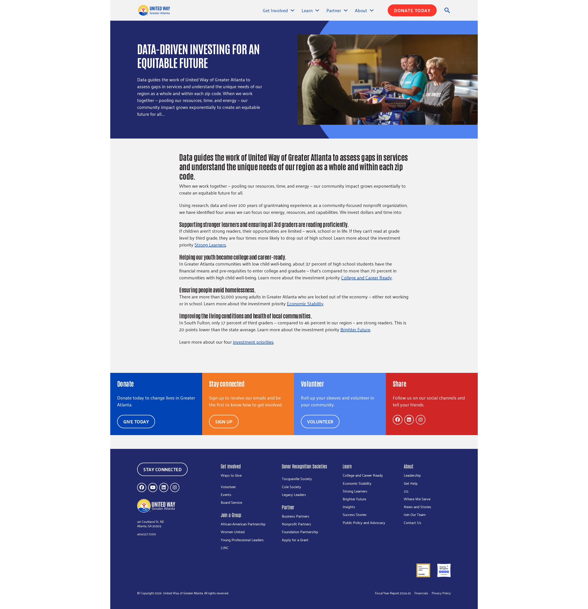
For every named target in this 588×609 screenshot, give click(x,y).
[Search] (447, 10)
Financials (421, 593)
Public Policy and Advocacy (364, 522)
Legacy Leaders (294, 494)
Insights (349, 506)
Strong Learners (210, 245)
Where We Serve (417, 499)
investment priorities (253, 342)
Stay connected (162, 469)
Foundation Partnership (300, 532)
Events (226, 494)
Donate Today (412, 10)
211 (406, 491)
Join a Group (231, 515)
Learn (347, 466)
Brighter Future (355, 329)
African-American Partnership (243, 524)
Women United (233, 532)
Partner (288, 507)
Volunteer (320, 421)
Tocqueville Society (297, 478)
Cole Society (291, 486)
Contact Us (412, 522)
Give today (136, 421)
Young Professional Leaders (242, 540)
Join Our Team (415, 514)
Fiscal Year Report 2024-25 (393, 593)
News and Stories (417, 506)
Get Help (411, 483)
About (408, 466)
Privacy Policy (441, 593)
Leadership (412, 475)
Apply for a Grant (295, 540)
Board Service (231, 502)
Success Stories (355, 514)
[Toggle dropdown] (292, 10)
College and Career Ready (366, 277)
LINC (225, 547)
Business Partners (295, 516)
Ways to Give (231, 475)
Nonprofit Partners (296, 524)
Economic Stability (305, 303)
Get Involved (275, 10)
